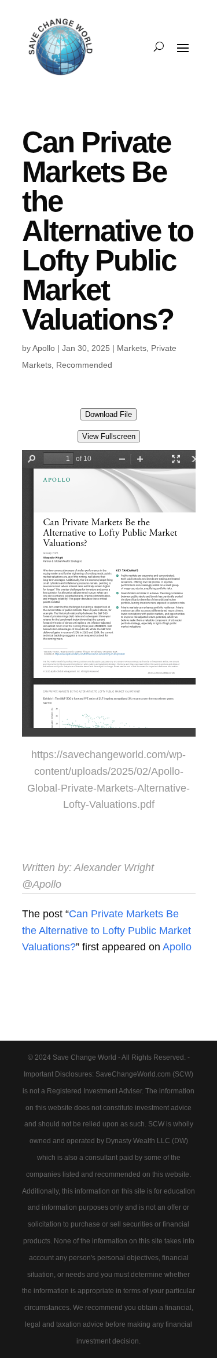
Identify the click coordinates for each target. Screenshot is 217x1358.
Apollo (43, 348)
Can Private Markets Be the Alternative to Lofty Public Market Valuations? (106, 930)
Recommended (84, 364)
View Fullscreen (108, 436)
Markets (131, 348)
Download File (108, 414)
